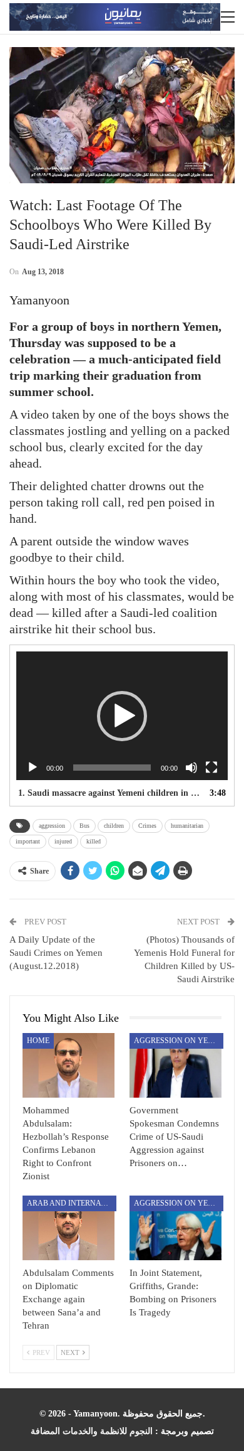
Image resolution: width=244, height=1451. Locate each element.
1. (109, 793)
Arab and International (71, 1203)
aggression (52, 825)
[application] (122, 715)
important (28, 841)
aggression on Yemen (178, 1040)
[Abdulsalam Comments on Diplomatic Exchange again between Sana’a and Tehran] (68, 1228)
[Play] (32, 767)
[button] (122, 716)
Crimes (147, 825)
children (114, 825)
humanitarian (187, 825)
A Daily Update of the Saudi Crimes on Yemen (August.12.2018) (56, 952)
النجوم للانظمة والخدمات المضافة (92, 1431)
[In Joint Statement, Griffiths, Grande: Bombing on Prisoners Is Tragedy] (175, 1228)
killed (93, 841)
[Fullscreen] (211, 767)
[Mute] (191, 767)
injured (63, 841)
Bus (84, 825)
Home (38, 1040)
